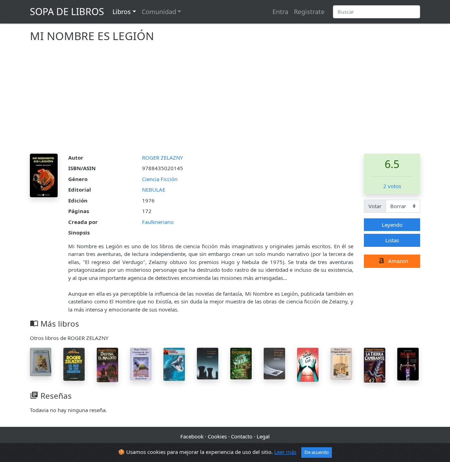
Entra (280, 11)
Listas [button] (392, 240)
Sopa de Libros (67, 11)
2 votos (392, 186)
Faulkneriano (158, 221)
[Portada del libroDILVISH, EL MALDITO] (107, 364)
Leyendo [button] (392, 224)
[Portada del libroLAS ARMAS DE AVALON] (207, 362)
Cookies (217, 436)
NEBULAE (153, 189)
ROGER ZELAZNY (162, 157)
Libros (121, 11)
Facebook (192, 436)
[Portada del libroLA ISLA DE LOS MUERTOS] (74, 363)
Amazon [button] (397, 260)
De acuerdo (316, 452)
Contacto (241, 436)
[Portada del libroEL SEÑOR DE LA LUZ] (308, 363)
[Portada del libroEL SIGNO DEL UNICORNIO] (341, 362)
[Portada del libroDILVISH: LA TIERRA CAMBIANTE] (408, 363)
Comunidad (159, 11)
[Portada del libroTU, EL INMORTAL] (241, 362)
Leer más (285, 451)
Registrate (309, 11)
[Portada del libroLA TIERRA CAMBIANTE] (374, 364)
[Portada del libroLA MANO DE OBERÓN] (40, 361)
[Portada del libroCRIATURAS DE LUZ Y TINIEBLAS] (141, 363)
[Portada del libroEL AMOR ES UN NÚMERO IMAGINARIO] (174, 363)
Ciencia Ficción (160, 178)
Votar (374, 206)
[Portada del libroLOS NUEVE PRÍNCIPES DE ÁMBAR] (274, 362)
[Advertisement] (225, 101)
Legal (263, 436)
